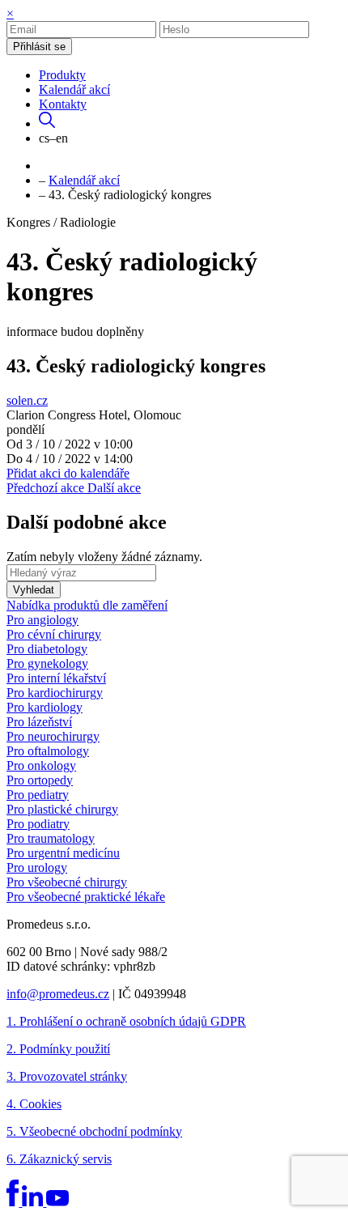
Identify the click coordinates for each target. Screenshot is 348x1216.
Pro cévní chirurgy (53, 634)
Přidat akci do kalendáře (67, 473)
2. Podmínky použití (58, 1049)
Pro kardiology (44, 707)
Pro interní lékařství (56, 678)
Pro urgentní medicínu (63, 853)
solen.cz (27, 400)
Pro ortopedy (39, 780)
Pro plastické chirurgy (62, 809)
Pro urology (36, 867)
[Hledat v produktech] (47, 123)
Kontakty (63, 104)
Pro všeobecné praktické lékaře (85, 896)
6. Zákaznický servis (59, 1159)
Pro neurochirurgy (53, 736)
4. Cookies (34, 1104)
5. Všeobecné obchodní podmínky (94, 1131)
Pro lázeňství (39, 722)
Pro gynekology (47, 663)
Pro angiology (42, 620)
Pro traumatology (50, 838)
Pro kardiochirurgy (54, 692)
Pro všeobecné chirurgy (66, 882)
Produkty (62, 75)
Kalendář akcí (74, 89)
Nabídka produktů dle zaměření (87, 605)
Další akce (114, 488)
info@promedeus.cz (57, 994)
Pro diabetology (46, 649)
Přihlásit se (39, 46)
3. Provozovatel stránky (66, 1076)
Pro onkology (41, 765)
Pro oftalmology (47, 751)
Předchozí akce (46, 488)
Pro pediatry (37, 794)
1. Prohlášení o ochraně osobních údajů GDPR (126, 1021)
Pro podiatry (38, 824)
